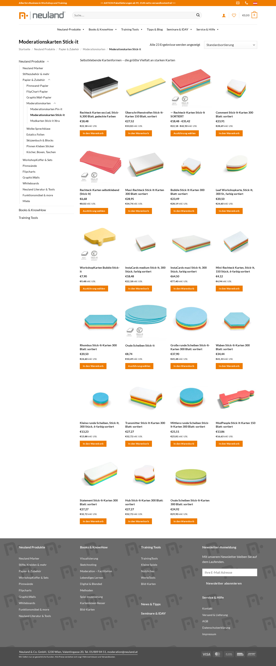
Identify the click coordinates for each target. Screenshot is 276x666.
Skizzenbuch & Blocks (39, 140)
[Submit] (198, 15)
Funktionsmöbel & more (38, 195)
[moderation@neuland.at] (238, 3)
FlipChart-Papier (37, 91)
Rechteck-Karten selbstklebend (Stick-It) (99, 191)
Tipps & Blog (155, 29)
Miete (26, 201)
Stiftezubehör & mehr (36, 73)
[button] (249, 15)
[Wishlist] (234, 15)
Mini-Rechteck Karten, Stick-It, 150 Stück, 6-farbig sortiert (235, 269)
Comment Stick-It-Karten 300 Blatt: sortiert (234, 114)
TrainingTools (149, 558)
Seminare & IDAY (177, 29)
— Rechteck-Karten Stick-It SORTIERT (188, 114)
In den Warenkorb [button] (93, 133)
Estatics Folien (35, 134)
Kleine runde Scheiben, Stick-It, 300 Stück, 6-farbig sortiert (99, 424)
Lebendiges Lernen (91, 577)
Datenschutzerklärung (216, 627)
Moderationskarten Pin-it (46, 109)
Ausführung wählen (185, 133)
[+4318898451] (247, 3)
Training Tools (130, 29)
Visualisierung (89, 558)
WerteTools (148, 577)
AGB (205, 621)
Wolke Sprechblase (38, 128)
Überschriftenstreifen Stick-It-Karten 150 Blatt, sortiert (144, 114)
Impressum (209, 634)
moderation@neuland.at (122, 651)
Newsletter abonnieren (224, 583)
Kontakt (207, 608)
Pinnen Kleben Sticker (40, 146)
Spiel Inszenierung (91, 596)
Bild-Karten (87, 609)
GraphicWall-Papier (39, 97)
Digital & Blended (91, 584)
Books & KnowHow (101, 29)
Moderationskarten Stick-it (47, 115)
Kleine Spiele (149, 564)
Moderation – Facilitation (96, 571)
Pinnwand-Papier (37, 85)
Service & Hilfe (205, 29)
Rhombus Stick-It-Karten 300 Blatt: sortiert (98, 347)
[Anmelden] (224, 15)
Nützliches (147, 571)
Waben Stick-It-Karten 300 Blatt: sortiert (233, 347)
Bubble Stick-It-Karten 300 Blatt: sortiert (187, 191)
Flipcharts (29, 171)
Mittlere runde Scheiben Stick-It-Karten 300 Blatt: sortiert (190, 424)
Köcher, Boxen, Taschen (41, 152)
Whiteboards (31, 183)
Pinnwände (30, 165)
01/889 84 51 (97, 651)
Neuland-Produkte (69, 29)
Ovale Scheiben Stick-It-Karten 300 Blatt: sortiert (190, 502)
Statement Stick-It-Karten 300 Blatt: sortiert (99, 502)
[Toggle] (47, 61)
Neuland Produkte (44, 49)
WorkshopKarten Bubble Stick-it (100, 269)
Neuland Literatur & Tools (39, 189)
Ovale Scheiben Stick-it (140, 345)
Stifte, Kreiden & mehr (33, 564)
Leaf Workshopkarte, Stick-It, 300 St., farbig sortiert (234, 191)
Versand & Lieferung (215, 615)
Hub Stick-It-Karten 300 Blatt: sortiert (144, 502)
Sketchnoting (88, 564)
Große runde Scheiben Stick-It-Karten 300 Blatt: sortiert (190, 347)
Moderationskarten (94, 49)
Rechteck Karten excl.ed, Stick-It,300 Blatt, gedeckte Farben (99, 114)
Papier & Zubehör (69, 49)
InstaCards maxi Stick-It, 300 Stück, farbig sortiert (189, 269)
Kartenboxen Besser (92, 603)
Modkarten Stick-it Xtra (45, 120)
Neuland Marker (33, 68)
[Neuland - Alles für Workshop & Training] (42, 15)
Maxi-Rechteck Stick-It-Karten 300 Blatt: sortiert (144, 191)
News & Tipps (151, 604)
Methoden (86, 590)
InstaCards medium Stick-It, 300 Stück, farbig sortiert (145, 269)
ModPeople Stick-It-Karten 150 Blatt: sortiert (235, 424)
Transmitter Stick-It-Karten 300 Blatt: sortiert (145, 424)
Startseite (24, 49)
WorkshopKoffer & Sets (37, 160)
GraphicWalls (31, 177)
